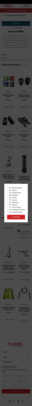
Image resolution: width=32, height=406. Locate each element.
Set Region (16, 217)
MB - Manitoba (13, 195)
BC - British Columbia (15, 188)
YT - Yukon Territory (15, 207)
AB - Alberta (12, 190)
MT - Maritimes (13, 202)
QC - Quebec (13, 200)
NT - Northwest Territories (17, 210)
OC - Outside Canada (15, 212)
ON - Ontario (13, 197)
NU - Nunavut (13, 205)
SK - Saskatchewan (15, 193)
